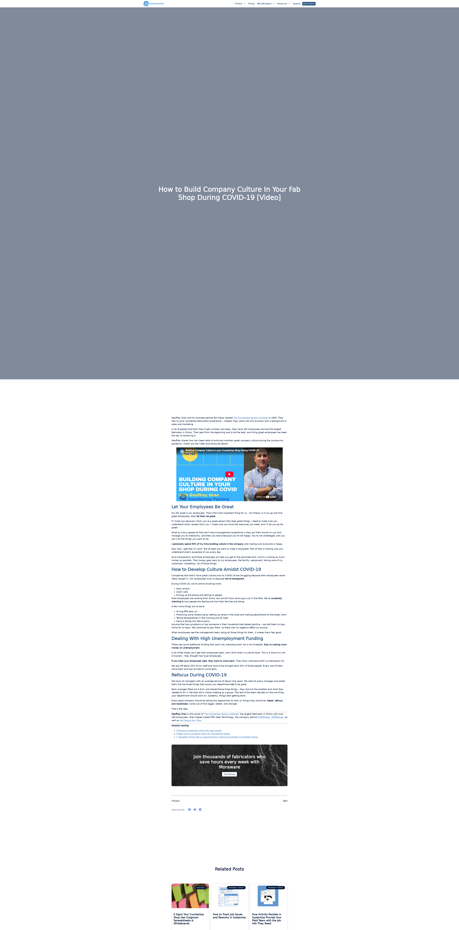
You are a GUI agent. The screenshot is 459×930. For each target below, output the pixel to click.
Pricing (251, 4)
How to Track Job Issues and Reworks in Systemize (229, 916)
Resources (282, 4)
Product (238, 4)
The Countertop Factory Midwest (250, 417)
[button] (189, 809)
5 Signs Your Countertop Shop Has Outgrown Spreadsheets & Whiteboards (189, 919)
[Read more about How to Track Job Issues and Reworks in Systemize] (229, 896)
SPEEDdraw (277, 717)
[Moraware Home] (153, 3)
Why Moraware (264, 4)
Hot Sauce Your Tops (190, 720)
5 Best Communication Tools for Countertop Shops (203, 734)
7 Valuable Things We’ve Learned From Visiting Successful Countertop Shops (217, 737)
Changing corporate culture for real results (199, 730)
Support (296, 4)
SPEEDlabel (264, 717)
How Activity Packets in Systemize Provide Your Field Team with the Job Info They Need (266, 919)
